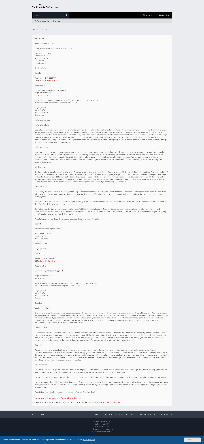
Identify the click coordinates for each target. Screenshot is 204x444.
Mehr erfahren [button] (89, 440)
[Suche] (66, 15)
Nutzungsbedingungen (96, 402)
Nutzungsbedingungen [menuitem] (103, 414)
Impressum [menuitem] (129, 414)
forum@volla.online (47, 80)
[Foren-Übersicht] (46, 6)
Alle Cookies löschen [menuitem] (143, 414)
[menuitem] (164, 15)
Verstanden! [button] (192, 440)
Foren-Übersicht (38, 414)
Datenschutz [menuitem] (118, 414)
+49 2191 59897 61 (105, 429)
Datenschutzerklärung (113, 402)
